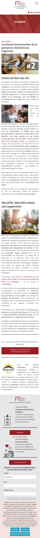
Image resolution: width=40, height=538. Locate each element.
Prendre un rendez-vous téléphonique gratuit (20, 351)
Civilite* (6, 473)
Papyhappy (21, 367)
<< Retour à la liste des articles (11, 37)
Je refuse (25, 529)
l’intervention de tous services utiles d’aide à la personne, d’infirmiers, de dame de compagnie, (20, 279)
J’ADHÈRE (20, 432)
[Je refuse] (38, 519)
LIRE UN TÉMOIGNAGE (20, 437)
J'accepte (15, 529)
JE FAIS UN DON (20, 462)
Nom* (5, 482)
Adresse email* (8, 490)
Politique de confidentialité (20, 534)
